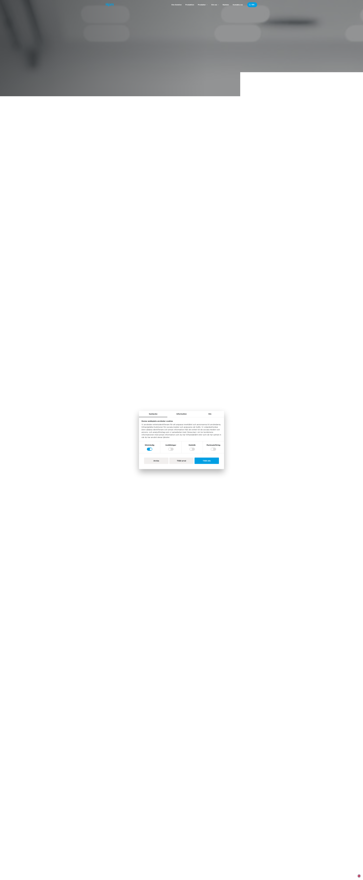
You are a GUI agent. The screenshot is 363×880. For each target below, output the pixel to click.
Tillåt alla (207, 461)
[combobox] (252, 4)
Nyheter (226, 5)
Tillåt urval (181, 461)
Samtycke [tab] (153, 414)
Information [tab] (181, 414)
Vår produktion (134, 454)
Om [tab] (209, 414)
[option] (360, 877)
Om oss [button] (214, 5)
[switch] (171, 449)
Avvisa (156, 461)
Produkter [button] (202, 5)
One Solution (176, 5)
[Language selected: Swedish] (360, 877)
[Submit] (251, 5)
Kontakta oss (238, 5)
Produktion (189, 5)
